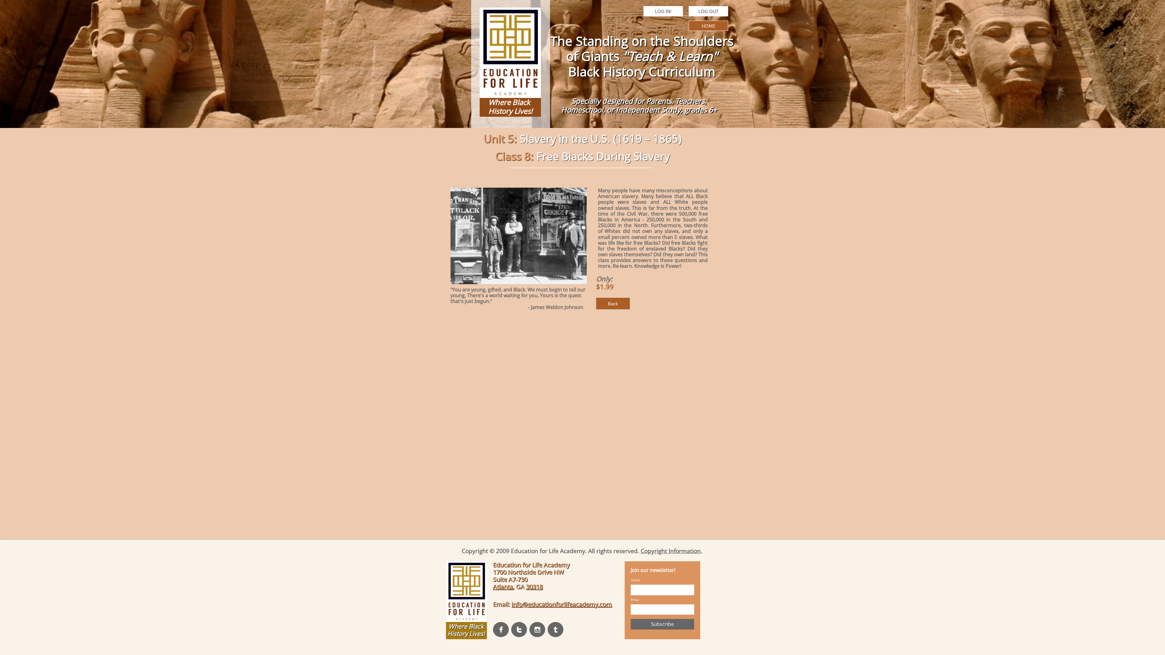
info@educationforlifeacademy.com (562, 604)
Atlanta (503, 587)
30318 (534, 587)
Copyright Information (671, 551)
